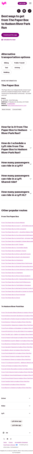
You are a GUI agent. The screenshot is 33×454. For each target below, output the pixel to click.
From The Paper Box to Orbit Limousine (13, 229)
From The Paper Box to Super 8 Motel (13, 222)
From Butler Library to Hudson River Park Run (15, 350)
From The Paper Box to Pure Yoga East (13, 294)
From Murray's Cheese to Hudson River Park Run (16, 388)
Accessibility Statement (21, 442)
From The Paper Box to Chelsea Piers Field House (16, 263)
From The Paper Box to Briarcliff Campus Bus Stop (17, 266)
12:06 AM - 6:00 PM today (10, 100)
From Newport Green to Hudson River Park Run (16, 359)
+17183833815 (10, 104)
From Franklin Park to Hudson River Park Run (15, 381)
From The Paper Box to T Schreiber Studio (14, 247)
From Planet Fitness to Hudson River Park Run (15, 356)
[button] (30, 3)
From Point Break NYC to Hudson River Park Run (16, 353)
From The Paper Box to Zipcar (10, 298)
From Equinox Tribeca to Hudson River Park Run (16, 322)
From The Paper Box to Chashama (12, 273)
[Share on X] (19, 11)
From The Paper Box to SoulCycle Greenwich (15, 257)
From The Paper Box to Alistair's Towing (13, 251)
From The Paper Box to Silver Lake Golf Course (16, 254)
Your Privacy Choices (9, 445)
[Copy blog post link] (30, 11)
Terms (5, 442)
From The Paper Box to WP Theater (12, 244)
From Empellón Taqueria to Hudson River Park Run (17, 325)
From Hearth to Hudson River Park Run (13, 384)
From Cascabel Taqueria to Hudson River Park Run (16, 347)
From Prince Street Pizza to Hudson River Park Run (17, 378)
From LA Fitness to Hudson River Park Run (14, 366)
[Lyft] (4, 3)
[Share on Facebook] (24, 11)
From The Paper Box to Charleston (12, 260)
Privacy (11, 442)
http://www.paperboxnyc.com (17, 105)
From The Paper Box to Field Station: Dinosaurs (16, 285)
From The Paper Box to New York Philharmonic (16, 282)
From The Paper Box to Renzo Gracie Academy (15, 276)
